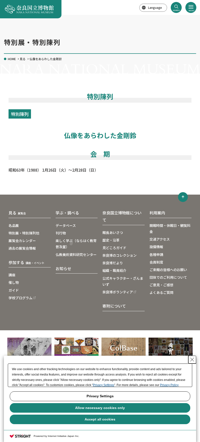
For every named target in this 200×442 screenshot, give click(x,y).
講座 (12, 274)
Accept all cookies (100, 419)
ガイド (14, 290)
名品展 (14, 225)
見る (23, 59)
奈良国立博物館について (121, 216)
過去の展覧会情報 (22, 248)
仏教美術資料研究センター (76, 254)
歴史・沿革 (111, 240)
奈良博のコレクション (119, 255)
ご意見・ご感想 (161, 284)
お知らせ (63, 268)
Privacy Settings (103, 385)
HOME (12, 59)
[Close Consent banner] (192, 360)
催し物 (14, 282)
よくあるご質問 (161, 292)
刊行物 (61, 233)
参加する (26, 262)
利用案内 (157, 213)
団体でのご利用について (168, 277)
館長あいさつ (112, 232)
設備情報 (156, 246)
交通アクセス (160, 239)
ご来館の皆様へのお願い (168, 269)
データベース (66, 225)
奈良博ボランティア (117, 291)
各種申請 (156, 254)
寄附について (114, 306)
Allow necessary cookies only (100, 408)
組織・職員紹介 (114, 270)
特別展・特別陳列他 (24, 233)
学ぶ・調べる (67, 213)
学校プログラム (20, 297)
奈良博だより (112, 262)
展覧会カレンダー (22, 240)
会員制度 (156, 262)
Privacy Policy (169, 385)
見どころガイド (114, 247)
